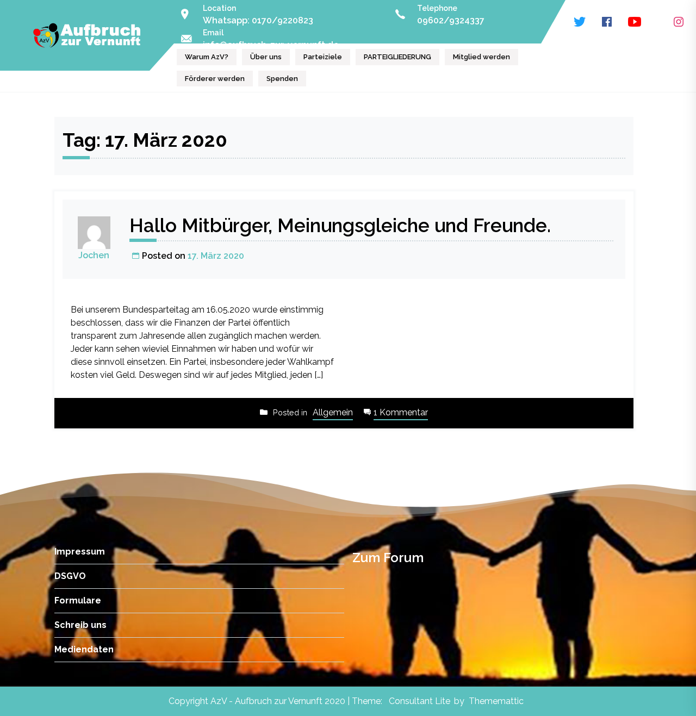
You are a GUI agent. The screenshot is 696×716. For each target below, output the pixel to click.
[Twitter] (580, 22)
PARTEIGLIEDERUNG (397, 57)
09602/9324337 (450, 20)
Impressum (79, 551)
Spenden (282, 78)
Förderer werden (215, 78)
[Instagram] (679, 22)
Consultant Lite (419, 701)
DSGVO (70, 576)
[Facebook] (607, 22)
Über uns (266, 57)
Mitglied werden (481, 57)
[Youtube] (634, 22)
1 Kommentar (401, 413)
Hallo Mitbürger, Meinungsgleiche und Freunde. (340, 225)
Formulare (77, 600)
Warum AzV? (206, 57)
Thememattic (496, 701)
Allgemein (333, 412)
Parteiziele (322, 57)
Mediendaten (84, 649)
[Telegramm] (657, 22)
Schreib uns (80, 625)
